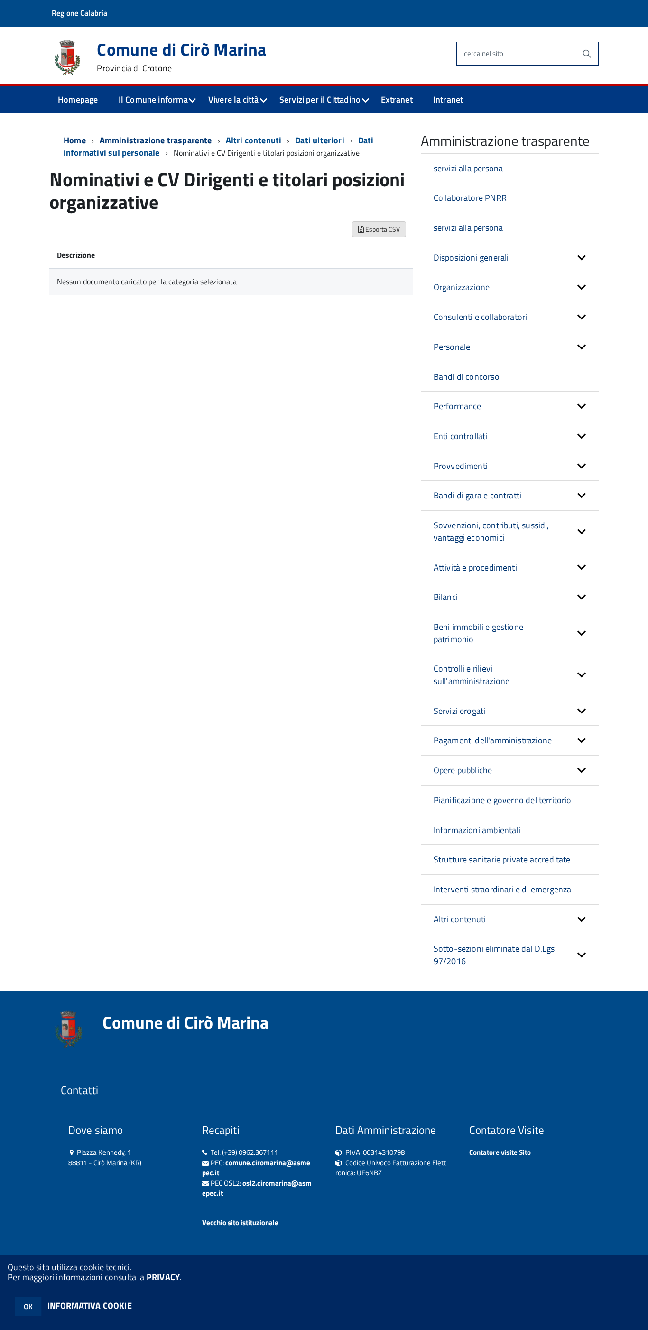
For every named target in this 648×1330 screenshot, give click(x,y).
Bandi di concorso (467, 376)
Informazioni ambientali (477, 830)
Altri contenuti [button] (460, 919)
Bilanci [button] (446, 596)
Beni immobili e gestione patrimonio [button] (478, 633)
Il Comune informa (153, 99)
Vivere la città (233, 99)
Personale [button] (452, 346)
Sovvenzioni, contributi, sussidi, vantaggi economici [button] (491, 531)
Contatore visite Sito (500, 1152)
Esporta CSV (382, 229)
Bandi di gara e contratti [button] (478, 495)
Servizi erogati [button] (460, 710)
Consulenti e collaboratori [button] (481, 316)
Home (75, 140)
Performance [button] (457, 406)
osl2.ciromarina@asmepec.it (257, 1188)
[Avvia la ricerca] (586, 53)
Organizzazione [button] (462, 287)
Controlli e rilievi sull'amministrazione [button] (472, 674)
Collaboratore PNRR (470, 197)
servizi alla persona (468, 168)
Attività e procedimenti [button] (475, 567)
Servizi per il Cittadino (320, 99)
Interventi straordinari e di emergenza (503, 889)
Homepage (78, 99)
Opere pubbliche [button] (463, 770)
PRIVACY (163, 1277)
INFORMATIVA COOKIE (89, 1305)
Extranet (396, 99)
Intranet (448, 99)
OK (28, 1306)
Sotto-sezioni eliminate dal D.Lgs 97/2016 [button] (494, 954)
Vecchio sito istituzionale (240, 1222)
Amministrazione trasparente (156, 140)
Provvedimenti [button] (461, 465)
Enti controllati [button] (461, 436)
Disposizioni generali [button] (471, 257)
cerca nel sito (483, 53)
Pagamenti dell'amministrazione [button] (493, 740)
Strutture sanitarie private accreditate (502, 859)
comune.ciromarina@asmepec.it (256, 1167)
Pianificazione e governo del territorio (503, 800)
